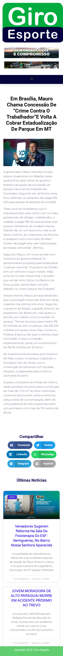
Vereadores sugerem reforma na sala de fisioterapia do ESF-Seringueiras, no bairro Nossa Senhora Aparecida (31, 535)
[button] (31, 78)
